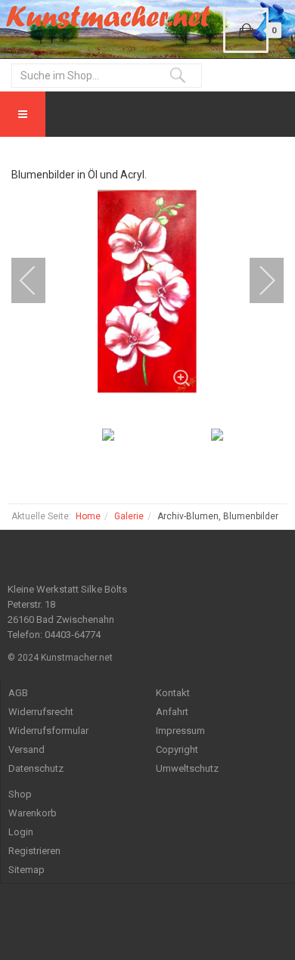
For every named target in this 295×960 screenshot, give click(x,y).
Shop (20, 794)
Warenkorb (32, 813)
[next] (257, 280)
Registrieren (34, 850)
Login (20, 832)
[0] (246, 30)
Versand (26, 749)
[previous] (37, 280)
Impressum (180, 730)
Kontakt (173, 692)
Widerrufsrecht (40, 711)
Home (88, 516)
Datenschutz (36, 768)
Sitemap (26, 869)
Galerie (129, 516)
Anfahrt (172, 711)
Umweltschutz (187, 768)
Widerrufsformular (48, 730)
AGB (18, 692)
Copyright (177, 749)
